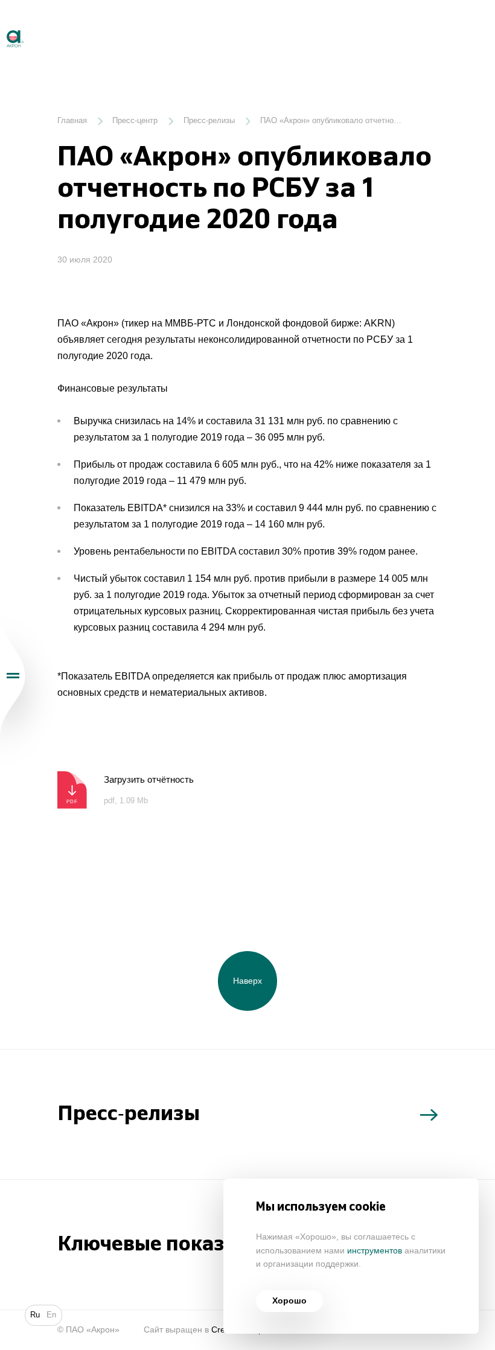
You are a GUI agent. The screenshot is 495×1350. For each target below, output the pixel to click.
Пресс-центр (135, 120)
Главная (72, 120)
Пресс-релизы (209, 120)
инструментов (374, 1250)
